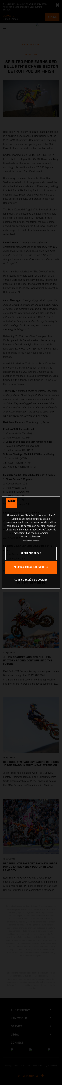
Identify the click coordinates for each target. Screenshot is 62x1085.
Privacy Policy (27, 540)
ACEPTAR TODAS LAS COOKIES (31, 567)
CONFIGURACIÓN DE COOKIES (31, 579)
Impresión (36, 540)
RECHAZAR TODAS (31, 553)
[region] (31, 542)
